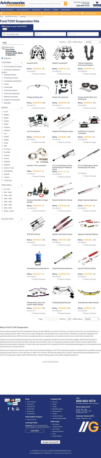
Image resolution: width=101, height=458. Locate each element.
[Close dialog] (77, 205)
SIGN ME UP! (50, 237)
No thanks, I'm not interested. (50, 244)
